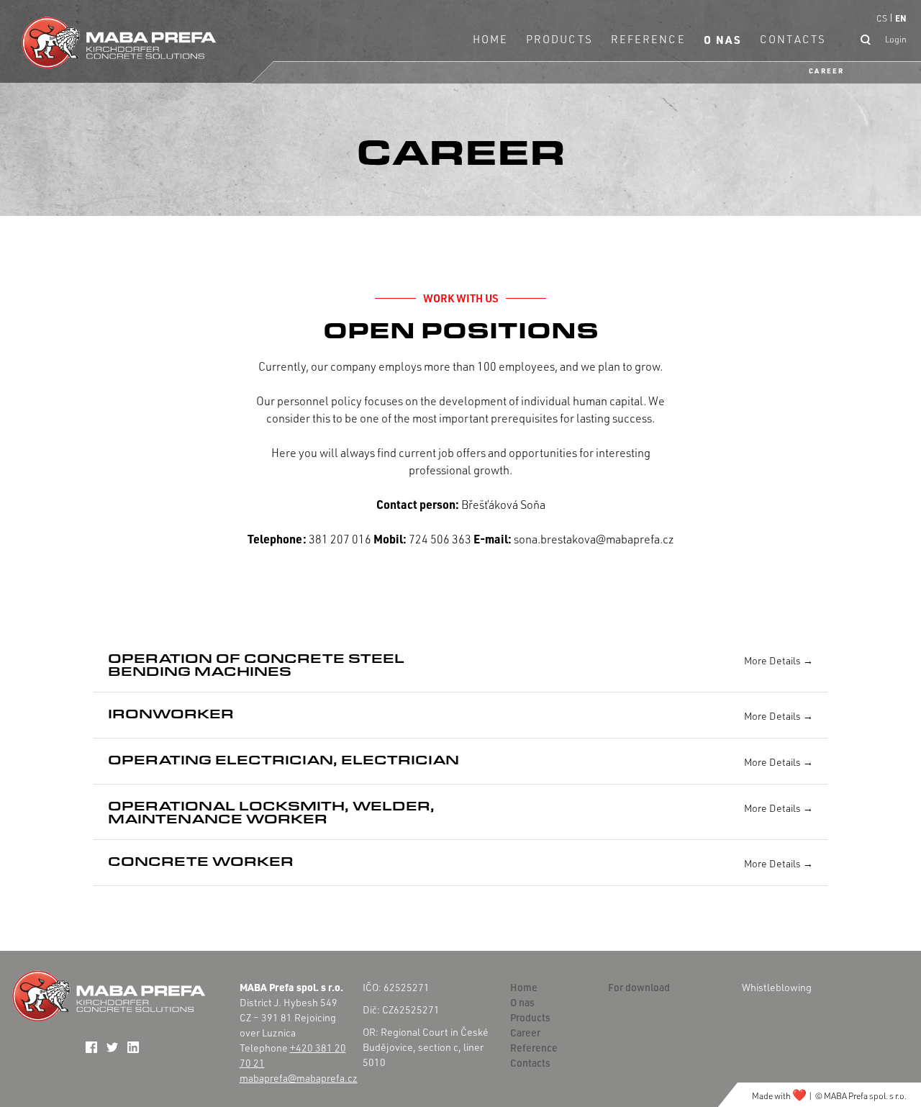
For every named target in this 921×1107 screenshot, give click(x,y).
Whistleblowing (777, 987)
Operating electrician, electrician (283, 759)
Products (559, 39)
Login (896, 39)
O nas (723, 39)
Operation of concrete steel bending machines (256, 664)
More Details (773, 660)
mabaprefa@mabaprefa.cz (299, 1078)
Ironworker (171, 713)
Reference (648, 39)
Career (826, 70)
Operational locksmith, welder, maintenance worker (271, 812)
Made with (779, 1095)
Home (490, 39)
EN (901, 18)
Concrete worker (201, 860)
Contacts (793, 39)
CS (881, 18)
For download (639, 987)
